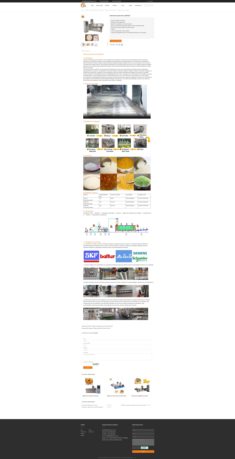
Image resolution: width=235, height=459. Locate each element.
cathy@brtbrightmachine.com (89, 1)
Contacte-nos (138, 5)
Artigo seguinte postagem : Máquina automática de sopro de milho (96, 328)
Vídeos (130, 5)
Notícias (82, 435)
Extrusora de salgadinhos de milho (140, 395)
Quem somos (83, 431)
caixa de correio (86, 343)
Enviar (88, 367)
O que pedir (85, 352)
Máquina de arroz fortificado (110, 10)
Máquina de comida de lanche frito (91, 395)
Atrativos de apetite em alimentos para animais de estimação (134, 405)
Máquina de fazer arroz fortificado (97, 10)
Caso (123, 5)
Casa (92, 5)
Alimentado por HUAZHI (128, 457)
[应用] (152, 5)
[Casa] (84, 5)
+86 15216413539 (103, 1)
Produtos (87, 10)
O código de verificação (87, 361)
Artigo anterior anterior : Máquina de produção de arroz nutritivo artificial (97, 326)
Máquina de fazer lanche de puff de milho (116, 395)
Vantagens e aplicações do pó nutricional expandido (93, 407)
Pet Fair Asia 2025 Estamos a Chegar (90, 405)
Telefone (85, 347)
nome (84, 338)
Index (135, 457)
